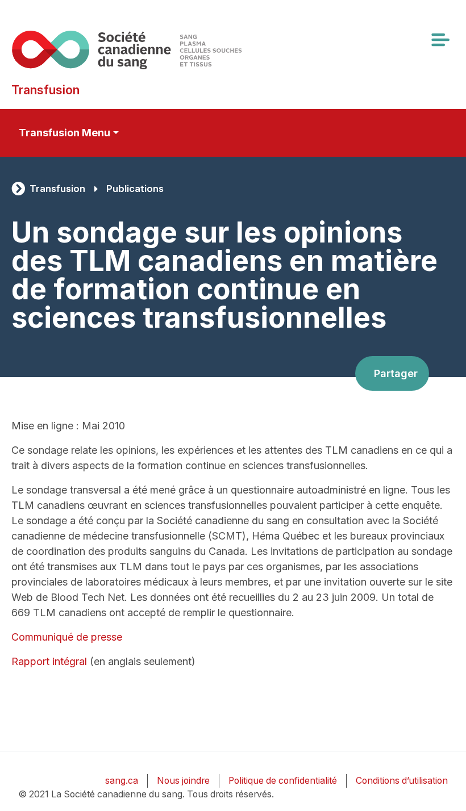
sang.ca (121, 780)
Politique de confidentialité (282, 780)
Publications (135, 188)
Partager (396, 373)
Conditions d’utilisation (402, 780)
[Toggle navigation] (440, 39)
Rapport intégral (49, 661)
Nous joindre (183, 780)
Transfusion (57, 188)
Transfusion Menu (64, 133)
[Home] (126, 49)
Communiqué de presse (66, 637)
